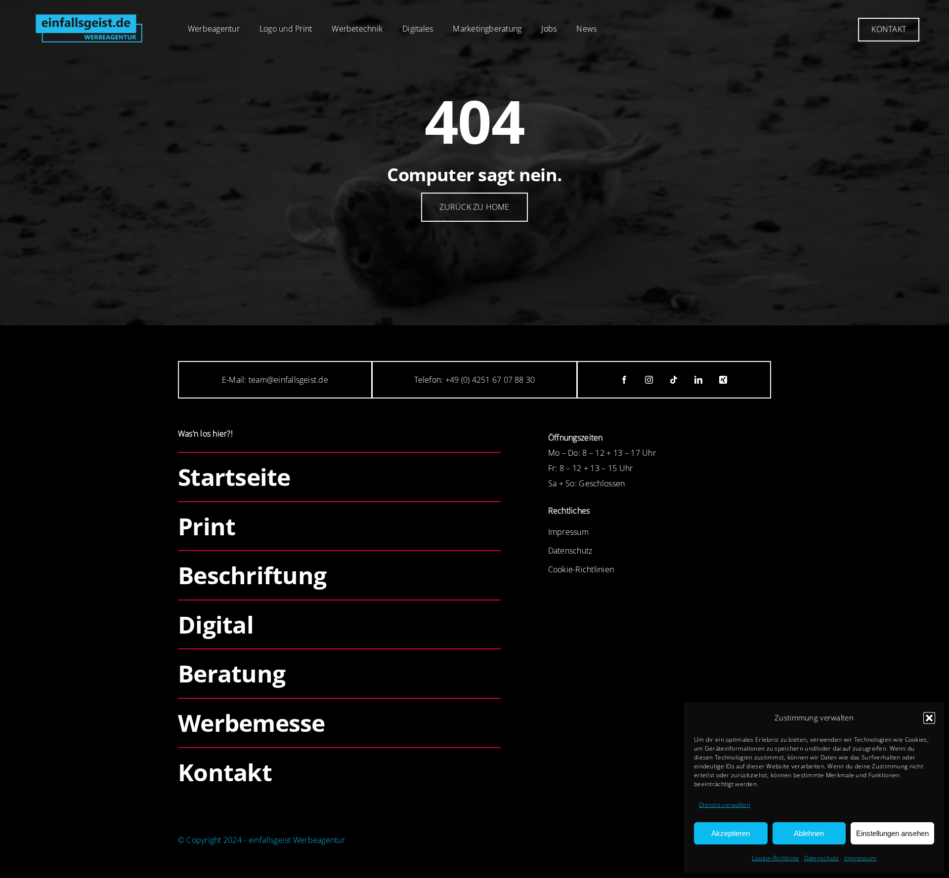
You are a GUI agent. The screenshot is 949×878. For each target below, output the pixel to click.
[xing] (723, 380)
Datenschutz (821, 858)
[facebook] (625, 380)
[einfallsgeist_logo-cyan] (89, 12)
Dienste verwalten (724, 804)
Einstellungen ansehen (892, 833)
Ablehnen (809, 833)
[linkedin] (699, 380)
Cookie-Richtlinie (775, 858)
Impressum (860, 858)
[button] (929, 718)
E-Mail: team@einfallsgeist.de (275, 379)
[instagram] (649, 380)
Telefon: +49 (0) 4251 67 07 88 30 (474, 379)
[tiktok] (674, 380)
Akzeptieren (730, 833)
